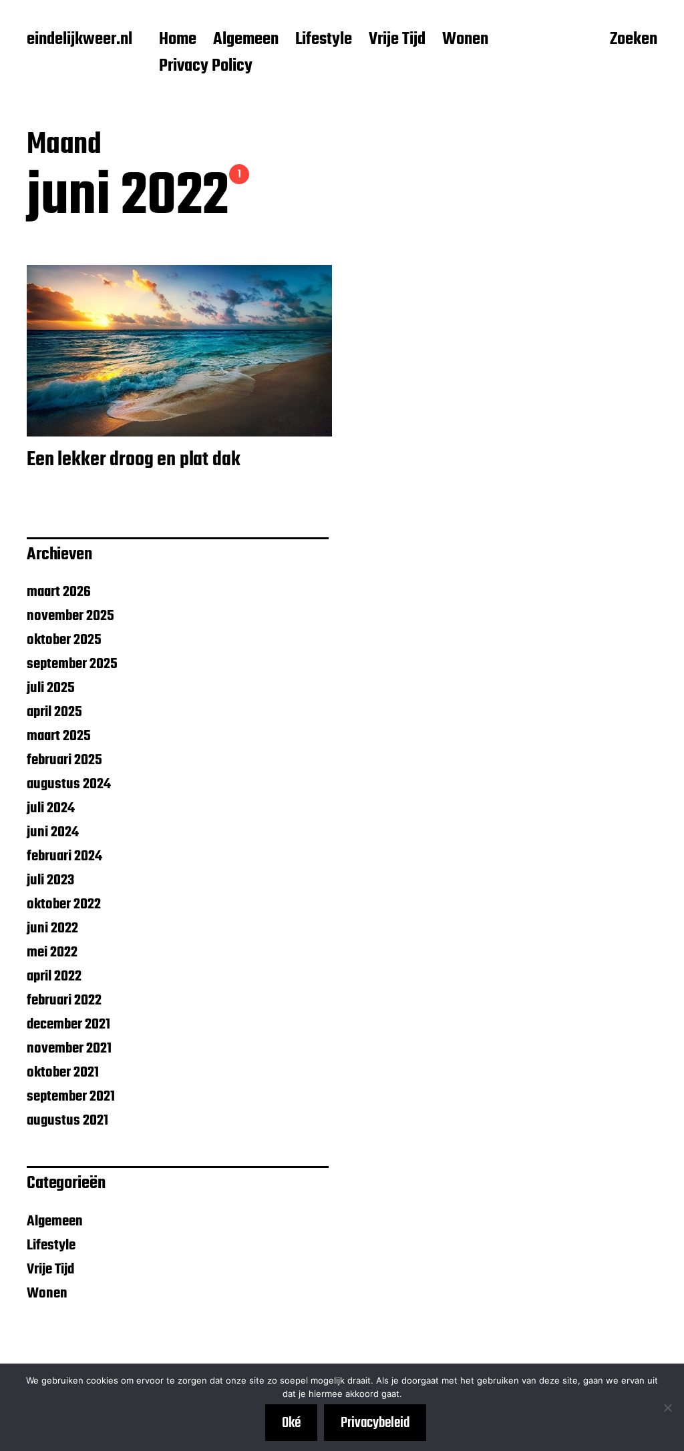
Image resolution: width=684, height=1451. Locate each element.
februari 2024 (64, 856)
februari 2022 (64, 1000)
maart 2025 (59, 736)
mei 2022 (52, 952)
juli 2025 (51, 688)
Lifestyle (323, 40)
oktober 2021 (63, 1072)
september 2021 (71, 1096)
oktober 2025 (64, 640)
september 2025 (72, 664)
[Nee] (667, 1407)
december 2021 (68, 1024)
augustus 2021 (67, 1120)
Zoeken (633, 41)
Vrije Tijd (397, 40)
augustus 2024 (69, 784)
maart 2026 (59, 592)
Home (177, 40)
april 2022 (54, 976)
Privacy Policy (205, 67)
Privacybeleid (375, 1423)
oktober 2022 (64, 904)
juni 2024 (53, 832)
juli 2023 (50, 880)
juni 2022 (52, 928)
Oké (291, 1423)
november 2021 (69, 1048)
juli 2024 (51, 808)
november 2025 (70, 616)
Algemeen (246, 40)
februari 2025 (64, 760)
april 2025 (54, 712)
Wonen (465, 40)
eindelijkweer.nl (79, 40)
